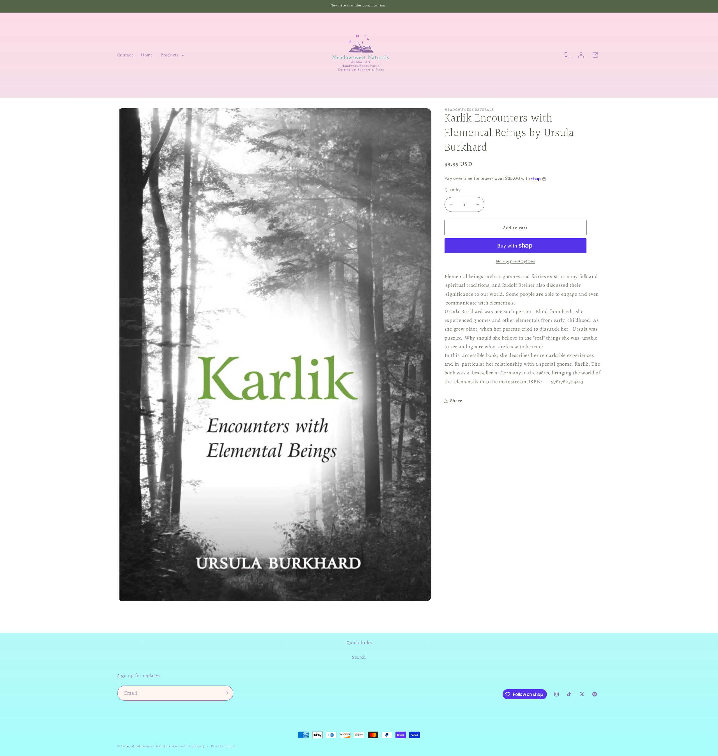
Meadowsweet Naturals (150, 746)
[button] (172, 55)
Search (359, 657)
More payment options (515, 261)
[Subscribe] (226, 693)
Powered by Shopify (188, 746)
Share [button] (456, 401)
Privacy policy (222, 746)
